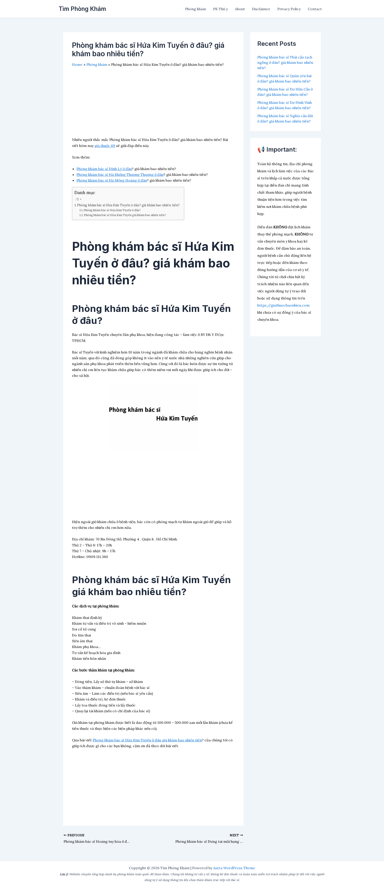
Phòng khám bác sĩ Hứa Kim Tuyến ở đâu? (112, 210)
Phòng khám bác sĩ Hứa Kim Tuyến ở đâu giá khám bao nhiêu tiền (147, 740)
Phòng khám (195, 9)
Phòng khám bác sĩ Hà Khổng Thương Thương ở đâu (120, 174)
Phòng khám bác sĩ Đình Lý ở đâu (104, 169)
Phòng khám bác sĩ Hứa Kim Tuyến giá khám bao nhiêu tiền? (125, 215)
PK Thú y (220, 9)
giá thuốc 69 (104, 145)
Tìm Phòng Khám (82, 8)
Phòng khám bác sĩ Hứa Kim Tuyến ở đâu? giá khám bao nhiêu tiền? (128, 205)
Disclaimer (261, 9)
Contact (315, 9)
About (240, 9)
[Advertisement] (153, 105)
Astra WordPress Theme (234, 868)
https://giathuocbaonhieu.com (283, 305)
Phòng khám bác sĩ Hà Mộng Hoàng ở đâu (111, 180)
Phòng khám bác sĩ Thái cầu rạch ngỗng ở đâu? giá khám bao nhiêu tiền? (285, 62)
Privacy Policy (289, 9)
